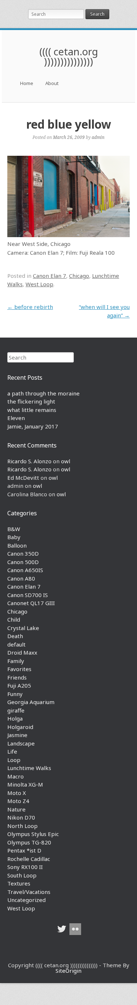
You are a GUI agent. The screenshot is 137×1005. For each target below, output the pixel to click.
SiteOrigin (68, 970)
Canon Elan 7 (49, 275)
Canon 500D (23, 562)
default (16, 644)
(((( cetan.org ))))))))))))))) (68, 56)
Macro (15, 776)
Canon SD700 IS (27, 595)
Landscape (21, 743)
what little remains (31, 409)
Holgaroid (20, 726)
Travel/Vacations (28, 891)
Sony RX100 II (25, 866)
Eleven (16, 417)
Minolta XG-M (25, 784)
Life (12, 751)
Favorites (19, 669)
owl (65, 461)
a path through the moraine (43, 393)
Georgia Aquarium (30, 702)
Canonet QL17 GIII (31, 603)
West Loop (39, 284)
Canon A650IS (25, 570)
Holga (15, 718)
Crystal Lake (23, 628)
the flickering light (31, 401)
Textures (18, 883)
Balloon (17, 545)
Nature (16, 809)
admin (98, 137)
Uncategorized (26, 899)
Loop (13, 759)
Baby (13, 537)
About (51, 83)
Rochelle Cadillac (28, 858)
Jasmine (17, 735)
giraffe (15, 710)
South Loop (22, 875)
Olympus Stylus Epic (33, 834)
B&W (13, 529)
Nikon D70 (21, 817)
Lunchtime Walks (29, 768)
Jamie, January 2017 (32, 426)
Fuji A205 (19, 685)
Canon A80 (21, 578)
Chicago (79, 275)
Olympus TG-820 (29, 842)
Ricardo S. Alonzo (29, 461)
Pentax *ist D (24, 850)
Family (15, 661)
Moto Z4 (18, 801)
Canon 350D (23, 553)
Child (13, 619)
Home (26, 83)
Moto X (16, 792)
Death (15, 636)
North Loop (22, 825)
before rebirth (30, 306)
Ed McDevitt (23, 477)
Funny (15, 693)
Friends (17, 677)
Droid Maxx (22, 652)
